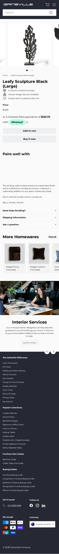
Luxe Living (7, 390)
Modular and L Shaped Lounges (16, 440)
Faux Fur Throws (10, 428)
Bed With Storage (10, 421)
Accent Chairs (8, 417)
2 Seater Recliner (10, 413)
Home (5, 75)
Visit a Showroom (10, 363)
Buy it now (29, 139)
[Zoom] (47, 62)
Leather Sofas (8, 436)
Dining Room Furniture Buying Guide (19, 486)
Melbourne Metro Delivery (14, 371)
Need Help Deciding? (14, 210)
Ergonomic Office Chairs (13, 425)
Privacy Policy (8, 397)
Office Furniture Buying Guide (15, 490)
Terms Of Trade (9, 394)
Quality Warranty (10, 386)
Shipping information (14, 217)
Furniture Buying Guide (13, 475)
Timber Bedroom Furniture (14, 444)
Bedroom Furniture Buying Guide (17, 483)
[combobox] (29, 12)
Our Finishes (8, 378)
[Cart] (47, 4)
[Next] (53, 351)
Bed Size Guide (9, 459)
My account (8, 401)
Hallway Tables (9, 432)
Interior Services (9, 374)
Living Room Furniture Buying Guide (18, 479)
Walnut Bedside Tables (12, 448)
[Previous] (47, 351)
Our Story (7, 367)
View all (52, 236)
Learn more (29, 342)
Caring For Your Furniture (13, 382)
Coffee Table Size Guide (13, 463)
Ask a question (11, 224)
